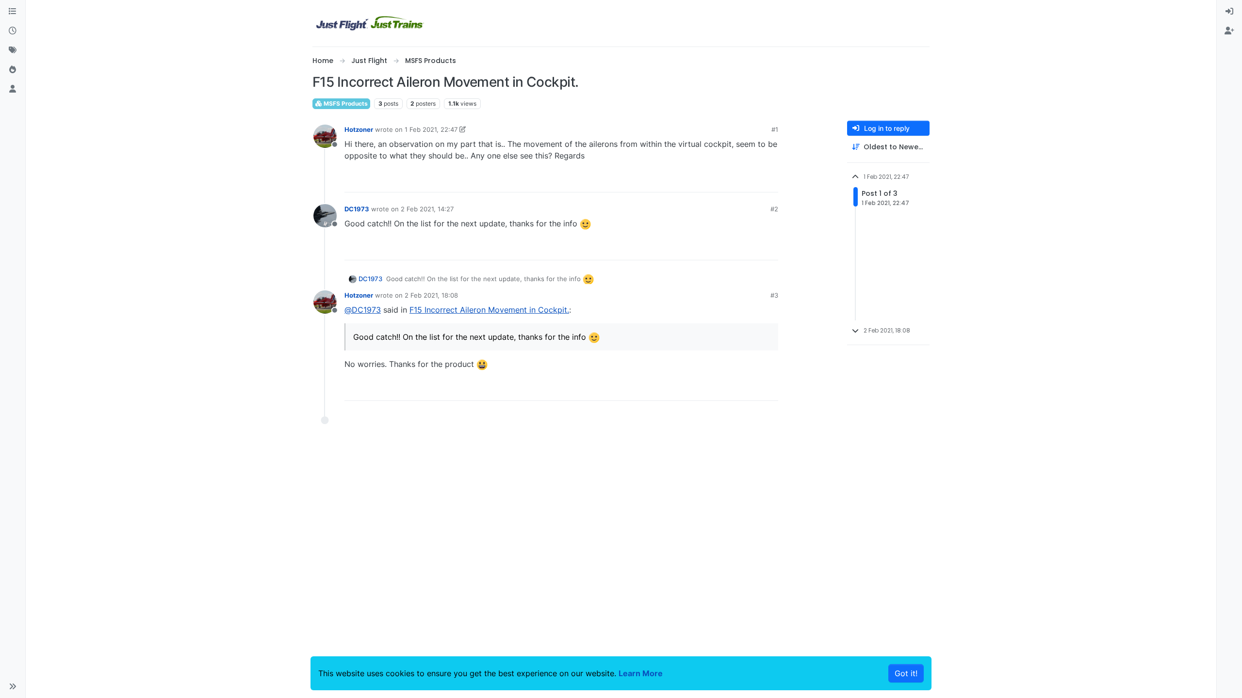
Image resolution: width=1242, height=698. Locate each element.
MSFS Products (345, 103)
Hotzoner (358, 129)
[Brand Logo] (370, 23)
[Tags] (12, 50)
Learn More (641, 673)
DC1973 (356, 209)
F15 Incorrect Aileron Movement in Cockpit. (489, 310)
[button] (12, 686)
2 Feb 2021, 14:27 (427, 209)
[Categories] (12, 11)
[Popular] (12, 70)
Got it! (906, 673)
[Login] (1229, 11)
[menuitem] (1229, 11)
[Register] (1229, 31)
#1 (774, 129)
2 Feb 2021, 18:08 (431, 295)
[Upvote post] (753, 180)
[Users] (12, 89)
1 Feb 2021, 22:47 (431, 129)
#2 (774, 209)
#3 (774, 295)
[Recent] (12, 31)
